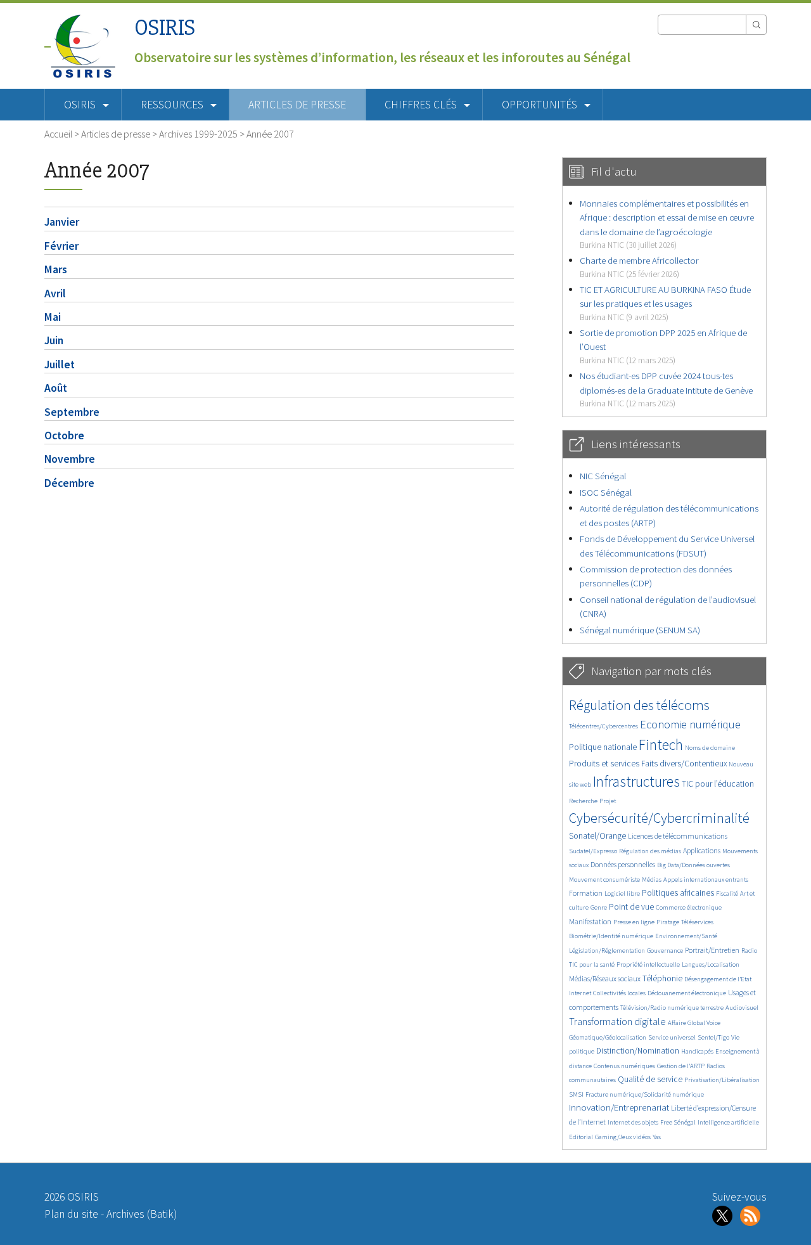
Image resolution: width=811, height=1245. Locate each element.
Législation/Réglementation (607, 950)
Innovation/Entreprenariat (619, 1107)
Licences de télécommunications (677, 836)
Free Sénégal (678, 1122)
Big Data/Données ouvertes (693, 865)
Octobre (64, 435)
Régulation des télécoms (639, 705)
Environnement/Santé (686, 936)
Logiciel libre (622, 893)
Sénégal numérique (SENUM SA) (640, 630)
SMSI (576, 1094)
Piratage (667, 922)
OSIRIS (164, 27)
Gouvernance (665, 950)
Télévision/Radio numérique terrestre (672, 1007)
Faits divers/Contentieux (684, 763)
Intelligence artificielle (728, 1122)
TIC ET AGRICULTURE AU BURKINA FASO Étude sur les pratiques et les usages (665, 303)
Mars (55, 269)
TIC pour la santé (592, 964)
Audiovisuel (741, 1007)
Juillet (59, 364)
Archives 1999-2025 (198, 133)
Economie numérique (690, 724)
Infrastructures (636, 781)
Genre (599, 907)
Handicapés (697, 1051)
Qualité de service (650, 1079)
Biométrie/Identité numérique (611, 936)
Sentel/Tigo (713, 1037)
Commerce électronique (689, 907)
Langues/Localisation (710, 964)
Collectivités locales (619, 993)
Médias (651, 879)
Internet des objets (633, 1122)
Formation (586, 893)
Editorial (581, 1137)
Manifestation (590, 921)
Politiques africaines (678, 892)
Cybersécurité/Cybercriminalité (659, 818)
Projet (607, 801)
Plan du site (71, 1214)
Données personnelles (623, 864)
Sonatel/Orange (597, 835)
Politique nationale (603, 747)
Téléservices (697, 922)
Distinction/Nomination (637, 1050)
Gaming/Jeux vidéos (623, 1137)
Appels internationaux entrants (705, 879)
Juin (53, 340)
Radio (749, 950)
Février (61, 246)
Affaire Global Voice (694, 1023)
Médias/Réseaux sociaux (605, 978)
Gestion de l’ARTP (681, 1066)
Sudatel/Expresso (593, 851)
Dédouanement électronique (687, 993)
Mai (52, 317)
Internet (580, 993)
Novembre (69, 459)
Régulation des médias (650, 851)
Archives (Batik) (141, 1214)
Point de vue (631, 906)
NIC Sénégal (603, 476)
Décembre (69, 483)
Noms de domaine (710, 748)
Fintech (661, 744)
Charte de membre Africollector (639, 266)
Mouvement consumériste (604, 879)
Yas (657, 1137)
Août (55, 388)
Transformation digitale (617, 1021)
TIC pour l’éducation (718, 783)
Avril (55, 293)
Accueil (58, 133)
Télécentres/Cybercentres (603, 726)
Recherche (583, 801)
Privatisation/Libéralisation (722, 1080)
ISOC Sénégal (606, 492)
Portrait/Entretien (712, 950)
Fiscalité (727, 893)
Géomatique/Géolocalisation (607, 1037)
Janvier (61, 222)
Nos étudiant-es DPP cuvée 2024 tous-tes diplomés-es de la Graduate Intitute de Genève (666, 389)
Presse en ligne (634, 922)
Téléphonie (662, 978)
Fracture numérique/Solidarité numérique (644, 1094)
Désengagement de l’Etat (717, 979)
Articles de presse (297, 105)
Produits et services (604, 763)
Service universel (672, 1037)
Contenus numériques (624, 1066)
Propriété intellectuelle (648, 964)
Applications (701, 850)
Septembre (71, 412)
